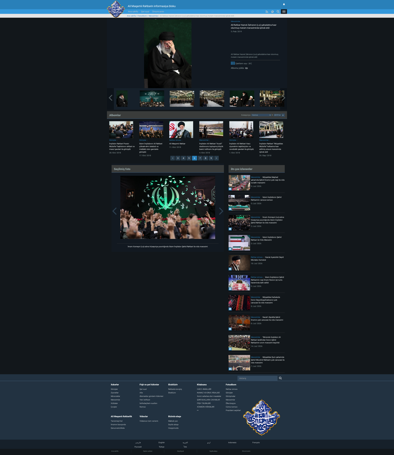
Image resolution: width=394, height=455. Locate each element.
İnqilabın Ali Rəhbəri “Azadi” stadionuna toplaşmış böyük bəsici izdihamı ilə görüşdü (211, 146)
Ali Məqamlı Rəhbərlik (121, 416)
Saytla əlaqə (213, 451)
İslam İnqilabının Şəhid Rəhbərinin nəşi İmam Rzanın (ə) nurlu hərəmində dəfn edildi (267, 280)
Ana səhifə (133, 11)
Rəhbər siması (175, 140)
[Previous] (172, 158)
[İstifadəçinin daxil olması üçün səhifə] (284, 4)
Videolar (144, 416)
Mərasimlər (153, 16)
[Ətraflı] (233, 63)
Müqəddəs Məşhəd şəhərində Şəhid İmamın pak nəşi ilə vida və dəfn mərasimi (268, 180)
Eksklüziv (173, 384)
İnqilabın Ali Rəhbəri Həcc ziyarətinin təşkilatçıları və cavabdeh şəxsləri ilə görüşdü (241, 146)
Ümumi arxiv (158, 11)
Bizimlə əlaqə (174, 416)
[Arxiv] (211, 410)
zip (246, 68)
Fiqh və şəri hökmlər (149, 384)
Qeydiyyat (180, 451)
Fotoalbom (142, 16)
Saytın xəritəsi (147, 451)
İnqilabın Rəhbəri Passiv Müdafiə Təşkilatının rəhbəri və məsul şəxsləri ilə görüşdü (122, 146)
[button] (284, 11)
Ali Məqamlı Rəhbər (177, 144)
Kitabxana (202, 384)
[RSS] (267, 11)
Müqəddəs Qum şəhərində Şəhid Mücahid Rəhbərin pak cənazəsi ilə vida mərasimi (267, 360)
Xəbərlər (115, 384)
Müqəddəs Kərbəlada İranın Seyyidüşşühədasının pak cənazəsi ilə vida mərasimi (265, 300)
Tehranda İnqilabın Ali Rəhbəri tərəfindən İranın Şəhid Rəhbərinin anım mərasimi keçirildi (266, 340)
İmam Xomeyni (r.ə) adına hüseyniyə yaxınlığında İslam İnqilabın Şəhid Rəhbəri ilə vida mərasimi (168, 246)
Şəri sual (145, 11)
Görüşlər (112, 140)
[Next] (216, 158)
